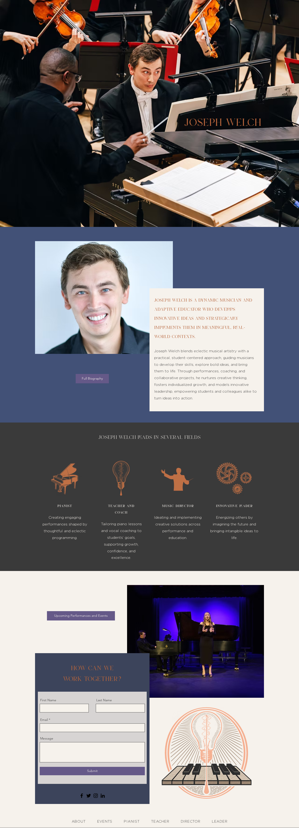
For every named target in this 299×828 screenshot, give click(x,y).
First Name (48, 700)
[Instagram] (96, 796)
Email (44, 719)
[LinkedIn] (103, 796)
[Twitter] (89, 796)
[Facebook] (82, 796)
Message (46, 738)
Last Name (104, 700)
